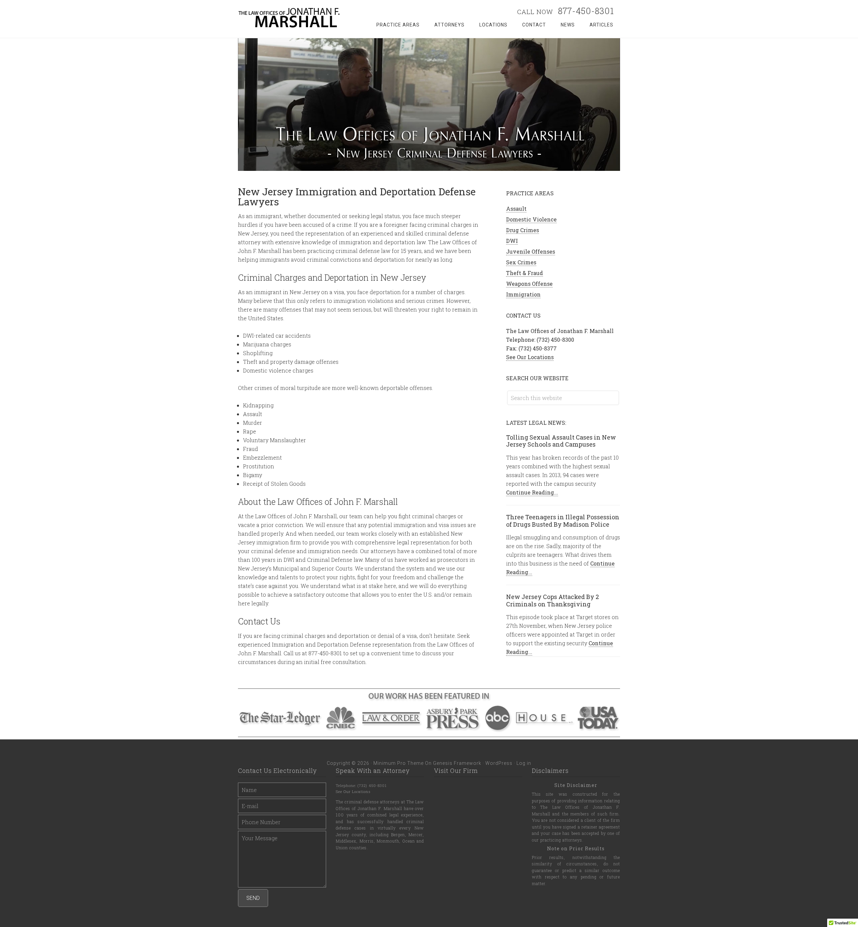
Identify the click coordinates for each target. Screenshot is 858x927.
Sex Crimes (521, 262)
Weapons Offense (529, 283)
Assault (516, 208)
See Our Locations (530, 356)
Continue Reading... (532, 492)
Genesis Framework (457, 763)
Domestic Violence (531, 219)
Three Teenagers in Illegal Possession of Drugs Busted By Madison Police (562, 520)
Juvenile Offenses (530, 251)
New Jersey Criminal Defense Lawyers (291, 18)
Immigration (523, 294)
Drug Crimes (522, 230)
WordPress (498, 763)
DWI (512, 240)
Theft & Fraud (524, 272)
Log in (523, 763)
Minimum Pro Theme (398, 763)
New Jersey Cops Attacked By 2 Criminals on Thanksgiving (552, 600)
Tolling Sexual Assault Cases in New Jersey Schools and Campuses (561, 441)
